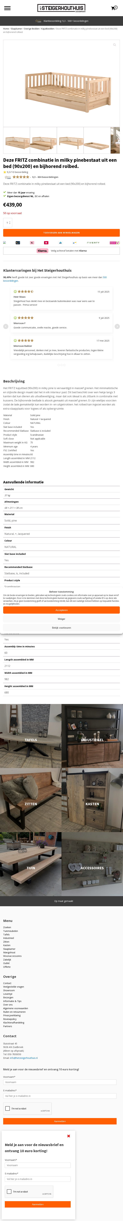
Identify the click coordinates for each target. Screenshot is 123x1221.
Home (6, 28)
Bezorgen (8, 997)
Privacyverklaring (11, 1015)
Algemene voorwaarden (15, 1008)
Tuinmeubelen (10, 930)
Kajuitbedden (47, 28)
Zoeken (7, 927)
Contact (7, 983)
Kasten (6, 945)
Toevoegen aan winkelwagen (61, 232)
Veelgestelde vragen (13, 986)
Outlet (6, 963)
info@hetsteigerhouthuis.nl (24, 1057)
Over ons (8, 1004)
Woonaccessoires (12, 955)
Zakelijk (7, 959)
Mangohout (9, 952)
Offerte (7, 966)
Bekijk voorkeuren (61, 627)
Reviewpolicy (9, 1019)
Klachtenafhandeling (13, 1022)
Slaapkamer (16, 28)
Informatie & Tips (12, 1001)
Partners (7, 1026)
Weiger (61, 618)
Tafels (6, 934)
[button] (115, 45)
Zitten (6, 941)
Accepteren (62, 610)
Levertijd (7, 993)
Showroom (9, 990)
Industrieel (8, 938)
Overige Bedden (32, 28)
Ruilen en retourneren (14, 1011)
